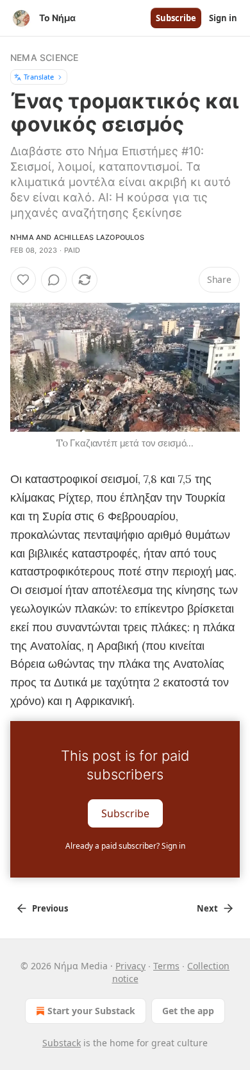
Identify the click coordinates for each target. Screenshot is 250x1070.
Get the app (188, 1011)
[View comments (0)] (54, 280)
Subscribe (176, 18)
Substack (61, 1043)
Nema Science (44, 57)
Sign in (223, 18)
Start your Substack (91, 1011)
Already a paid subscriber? (125, 845)
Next (207, 908)
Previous (50, 908)
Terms (166, 966)
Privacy (130, 966)
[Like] (23, 280)
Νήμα (22, 237)
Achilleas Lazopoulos (99, 237)
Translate (39, 76)
